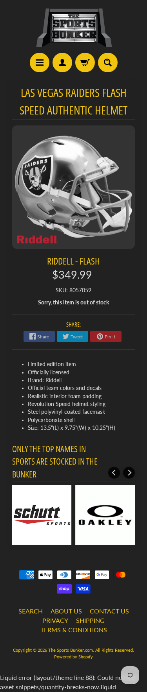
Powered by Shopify (73, 656)
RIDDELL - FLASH (73, 260)
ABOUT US (66, 611)
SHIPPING (90, 620)
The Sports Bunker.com (70, 650)
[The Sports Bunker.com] (73, 27)
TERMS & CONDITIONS (73, 629)
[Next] (129, 473)
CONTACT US (109, 611)
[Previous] (114, 473)
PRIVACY (55, 620)
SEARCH (30, 611)
